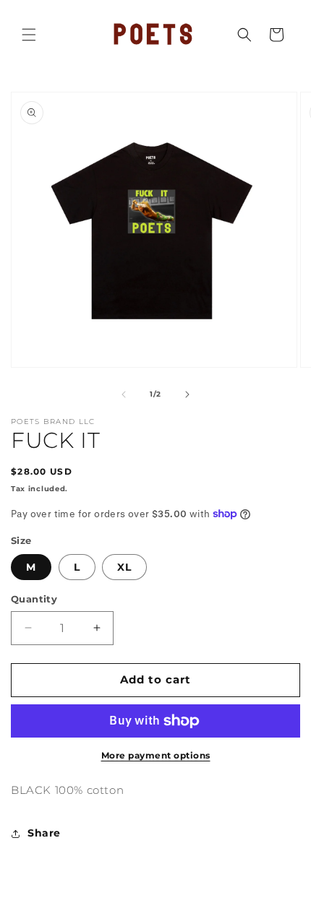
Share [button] (44, 832)
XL (124, 567)
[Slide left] (124, 394)
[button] (29, 35)
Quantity (34, 599)
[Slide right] (187, 394)
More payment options (155, 755)
